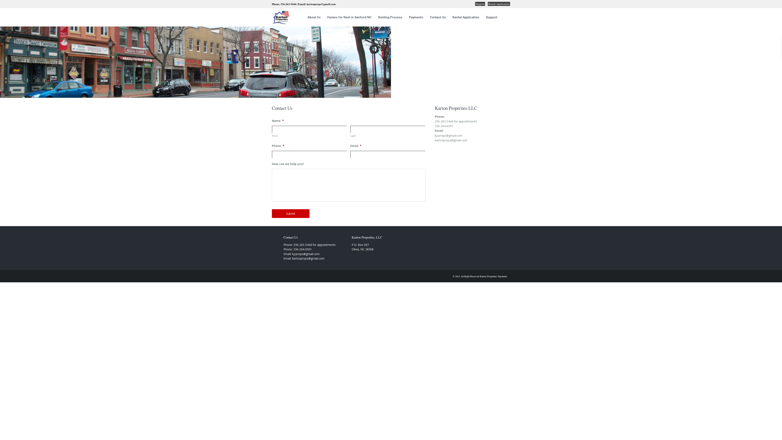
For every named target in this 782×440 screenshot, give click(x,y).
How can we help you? (288, 164)
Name (278, 121)
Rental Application (499, 4)
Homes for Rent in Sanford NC (349, 17)
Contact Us (438, 17)
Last (353, 135)
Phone (278, 146)
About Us (314, 17)
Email (355, 146)
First (275, 135)
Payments (416, 17)
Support (480, 4)
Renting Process (390, 17)
